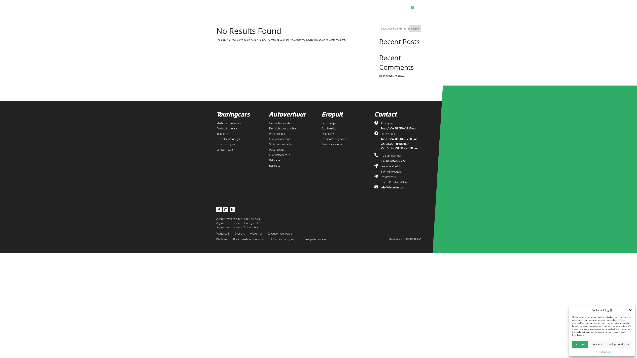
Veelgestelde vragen (316, 239)
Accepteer (580, 344)
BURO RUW (413, 239)
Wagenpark (222, 233)
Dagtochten (328, 134)
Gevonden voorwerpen (280, 233)
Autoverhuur (287, 115)
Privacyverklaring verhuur (285, 239)
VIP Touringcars (224, 150)
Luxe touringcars (225, 144)
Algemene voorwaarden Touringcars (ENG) (240, 223)
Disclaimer (222, 239)
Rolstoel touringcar (227, 128)
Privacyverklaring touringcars (249, 239)
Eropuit (332, 115)
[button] (630, 310)
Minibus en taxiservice (228, 123)
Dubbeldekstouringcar (228, 139)
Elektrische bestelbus (280, 123)
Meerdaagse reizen (332, 144)
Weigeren (598, 344)
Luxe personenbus (279, 155)
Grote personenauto (280, 144)
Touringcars (233, 115)
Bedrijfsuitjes (329, 128)
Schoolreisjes (329, 123)
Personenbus (276, 150)
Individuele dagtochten (335, 139)
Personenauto (277, 134)
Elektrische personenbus (282, 128)
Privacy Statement (602, 351)
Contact (385, 115)
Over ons (240, 233)
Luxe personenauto (280, 139)
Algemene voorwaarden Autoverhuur (237, 227)
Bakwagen (275, 160)
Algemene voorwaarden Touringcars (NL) (239, 219)
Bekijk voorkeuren (619, 344)
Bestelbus (274, 165)
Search (415, 28)
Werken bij (256, 233)
